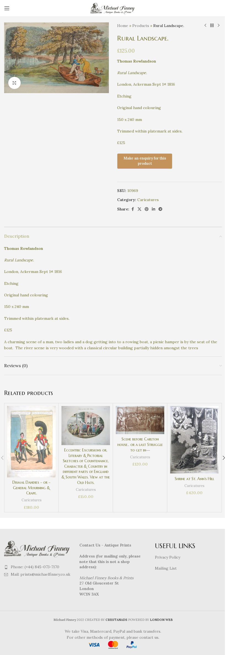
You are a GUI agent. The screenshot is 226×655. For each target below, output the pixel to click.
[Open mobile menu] (6, 8)
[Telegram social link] (160, 209)
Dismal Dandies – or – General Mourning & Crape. (31, 488)
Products (140, 25)
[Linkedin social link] (153, 209)
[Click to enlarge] (14, 83)
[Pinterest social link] (146, 209)
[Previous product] (205, 25)
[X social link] (139, 209)
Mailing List (166, 568)
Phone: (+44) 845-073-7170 (35, 566)
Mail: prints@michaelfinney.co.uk (40, 574)
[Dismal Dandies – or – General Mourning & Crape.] (31, 441)
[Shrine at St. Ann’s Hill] (194, 440)
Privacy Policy (167, 557)
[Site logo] (113, 8)
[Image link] (37, 548)
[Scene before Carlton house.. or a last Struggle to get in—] (140, 420)
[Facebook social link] (132, 209)
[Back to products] (212, 25)
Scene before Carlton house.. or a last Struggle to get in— (140, 444)
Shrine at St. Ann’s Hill (194, 478)
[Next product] (218, 25)
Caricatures (148, 199)
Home (122, 25)
